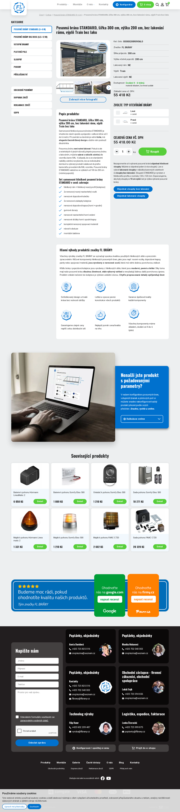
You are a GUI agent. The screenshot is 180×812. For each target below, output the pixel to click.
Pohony (17, 66)
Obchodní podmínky (23, 89)
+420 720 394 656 (134, 694)
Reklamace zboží (22, 105)
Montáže (77, 4)
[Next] (108, 87)
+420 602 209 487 (81, 727)
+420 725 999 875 (134, 727)
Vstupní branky (21, 44)
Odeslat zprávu (37, 742)
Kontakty (103, 4)
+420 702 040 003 (134, 649)
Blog (121, 762)
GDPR (16, 112)
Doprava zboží (21, 97)
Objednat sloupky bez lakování (133, 189)
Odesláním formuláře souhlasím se (37, 719)
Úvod (41, 15)
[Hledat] (157, 4)
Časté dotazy (93, 762)
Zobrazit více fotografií (83, 99)
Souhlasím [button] (34, 806)
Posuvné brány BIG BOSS (30, 36)
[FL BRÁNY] (19, 7)
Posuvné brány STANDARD (30, 29)
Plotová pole (20, 51)
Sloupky (18, 59)
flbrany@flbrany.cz (81, 698)
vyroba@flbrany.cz (81, 731)
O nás (90, 4)
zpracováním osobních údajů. (34, 720)
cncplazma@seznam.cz (83, 653)
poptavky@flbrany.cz (135, 731)
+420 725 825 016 (81, 649)
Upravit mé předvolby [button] (14, 806)
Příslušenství (20, 74)
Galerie (76, 762)
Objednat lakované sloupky (131, 196)
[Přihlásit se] (162, 4)
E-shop (48, 15)
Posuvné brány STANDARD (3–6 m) (68, 15)
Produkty (62, 4)
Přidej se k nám (126, 768)
